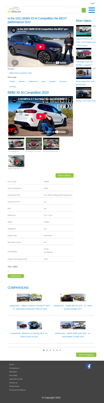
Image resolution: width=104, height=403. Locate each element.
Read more (17, 275)
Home (11, 364)
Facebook (89, 366)
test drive (63, 81)
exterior (22, 81)
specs (43, 81)
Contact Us (13, 383)
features (52, 81)
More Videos (64, 175)
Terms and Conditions (17, 390)
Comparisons (14, 368)
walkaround (33, 81)
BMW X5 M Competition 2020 (21, 73)
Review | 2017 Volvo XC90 (86, 101)
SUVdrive (16, 10)
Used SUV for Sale (15, 379)
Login (92, 3)
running (12, 86)
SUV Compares (86, 354)
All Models (13, 372)
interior (12, 81)
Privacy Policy (14, 386)
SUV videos (13, 375)
